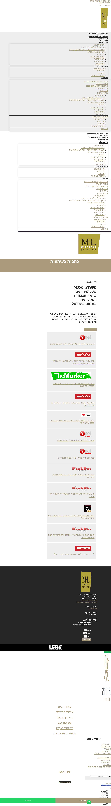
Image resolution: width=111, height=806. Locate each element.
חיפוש (109, 776)
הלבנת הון (103, 90)
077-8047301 (83, 800)
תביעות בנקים (102, 88)
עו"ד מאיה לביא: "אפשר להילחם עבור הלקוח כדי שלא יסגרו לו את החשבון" (73, 362)
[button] (92, 739)
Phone (89, 633)
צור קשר (104, 78)
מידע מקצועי (99, 68)
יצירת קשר (64, 771)
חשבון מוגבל (65, 717)
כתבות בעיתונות (97, 75)
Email (89, 636)
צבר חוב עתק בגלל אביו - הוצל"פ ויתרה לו (76, 458)
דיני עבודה (99, 114)
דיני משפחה (99, 61)
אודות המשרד (102, 83)
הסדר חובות (106, 747)
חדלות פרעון (106, 760)
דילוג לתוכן (108, 783)
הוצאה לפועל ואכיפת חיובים (92, 47)
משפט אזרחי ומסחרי (95, 52)
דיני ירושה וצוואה (97, 56)
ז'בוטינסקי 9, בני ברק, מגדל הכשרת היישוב (100, 2)
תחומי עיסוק (103, 42)
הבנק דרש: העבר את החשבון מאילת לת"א (75, 440)
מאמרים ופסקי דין (101, 66)
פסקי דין (100, 73)
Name (89, 630)
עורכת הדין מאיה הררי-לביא (96, 81)
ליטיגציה (100, 54)
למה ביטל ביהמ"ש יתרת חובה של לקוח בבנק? (74, 554)
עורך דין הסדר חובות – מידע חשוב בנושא (86, 49)
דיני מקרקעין (99, 59)
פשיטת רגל (65, 722)
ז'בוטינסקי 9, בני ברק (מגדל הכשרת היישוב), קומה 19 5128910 (87, 601)
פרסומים (100, 71)
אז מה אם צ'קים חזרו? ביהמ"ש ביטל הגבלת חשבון (72, 344)
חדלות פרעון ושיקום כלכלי (97, 86)
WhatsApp (28, 800)
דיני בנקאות (99, 45)
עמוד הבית (64, 706)
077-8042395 (105, 5)
